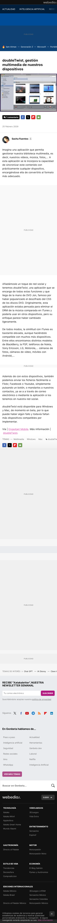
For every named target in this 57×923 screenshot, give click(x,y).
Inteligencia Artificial (39, 765)
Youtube (27, 712)
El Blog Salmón (36, 868)
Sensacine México (37, 895)
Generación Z (27, 47)
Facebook (23, 117)
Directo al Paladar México (14, 903)
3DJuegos (34, 812)
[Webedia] (50, 2)
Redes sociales (10, 753)
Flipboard (33, 117)
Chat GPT (28, 671)
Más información (45, 920)
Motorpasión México (38, 903)
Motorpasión (35, 849)
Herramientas (35, 742)
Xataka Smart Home (12, 824)
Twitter (28, 117)
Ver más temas (12, 774)
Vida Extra (34, 816)
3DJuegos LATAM (37, 891)
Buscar (53, 785)
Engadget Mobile (18, 429)
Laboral (33, 753)
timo (5, 759)
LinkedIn (51, 712)
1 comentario (12, 117)
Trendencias (8, 868)
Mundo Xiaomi (9, 828)
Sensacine (34, 831)
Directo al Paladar (11, 849)
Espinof (32, 835)
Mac (40, 439)
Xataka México (9, 891)
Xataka (6, 812)
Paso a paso (9, 737)
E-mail (39, 117)
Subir (46, 797)
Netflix (32, 759)
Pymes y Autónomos (38, 872)
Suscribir (48, 693)
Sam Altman (11, 47)
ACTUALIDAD (8, 9)
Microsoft (41, 47)
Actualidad (34, 737)
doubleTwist (10, 433)
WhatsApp (8, 765)
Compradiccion (10, 876)
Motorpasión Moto (37, 853)
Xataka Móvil (9, 816)
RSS (39, 712)
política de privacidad (41, 699)
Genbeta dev (35, 748)
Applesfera (8, 820)
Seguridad (8, 748)
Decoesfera (8, 872)
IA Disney (41, 671)
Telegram (33, 712)
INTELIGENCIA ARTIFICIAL (32, 9)
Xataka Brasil (9, 895)
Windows (31, 439)
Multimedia (19, 439)
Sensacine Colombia (38, 899)
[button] (21, 138)
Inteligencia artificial (12, 742)
